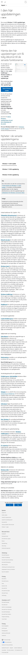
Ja (9, 505)
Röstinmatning (5, 357)
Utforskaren (4, 404)
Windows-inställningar (7, 294)
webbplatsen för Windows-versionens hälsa (13, 192)
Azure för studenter (5, 571)
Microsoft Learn (4, 604)
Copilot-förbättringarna (7, 318)
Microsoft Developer (5, 602)
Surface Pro (4, 512)
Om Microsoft (4, 628)
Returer (3, 541)
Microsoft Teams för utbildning (7, 559)
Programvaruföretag (5, 616)
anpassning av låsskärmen (7, 393)
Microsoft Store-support (6, 538)
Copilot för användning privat (7, 519)
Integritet (11, 647)
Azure (3, 583)
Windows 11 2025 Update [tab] (9, 163)
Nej (18, 505)
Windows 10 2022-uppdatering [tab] (10, 174)
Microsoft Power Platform (6, 614)
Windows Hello (5, 470)
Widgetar (3, 392)
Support (3, 5)
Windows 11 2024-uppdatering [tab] (10, 169)
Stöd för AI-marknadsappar (6, 607)
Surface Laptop (4, 515)
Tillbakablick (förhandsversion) (9, 215)
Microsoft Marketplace (6, 611)
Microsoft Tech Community (6, 609)
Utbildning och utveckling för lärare (8, 567)
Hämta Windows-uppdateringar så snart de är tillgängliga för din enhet (7, 120)
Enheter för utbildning (6, 557)
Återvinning (4, 545)
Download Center (5, 536)
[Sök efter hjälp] (5, 2)
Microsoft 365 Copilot (6, 590)
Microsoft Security (5, 581)
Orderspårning (4, 543)
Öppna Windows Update (6, 89)
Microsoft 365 (4, 522)
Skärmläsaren (4, 336)
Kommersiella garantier (6, 548)
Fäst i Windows (5, 419)
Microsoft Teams (5, 593)
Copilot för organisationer (6, 517)
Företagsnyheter (5, 630)
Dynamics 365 (4, 585)
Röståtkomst (4, 304)
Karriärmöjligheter (5, 625)
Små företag (4, 595)
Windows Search (5, 266)
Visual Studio (4, 619)
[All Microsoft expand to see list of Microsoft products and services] (2, 2)
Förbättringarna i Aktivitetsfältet (9, 376)
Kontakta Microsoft (5, 647)
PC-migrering (4, 445)
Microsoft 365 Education (6, 562)
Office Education (5, 564)
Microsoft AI (4, 578)
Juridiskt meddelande (18, 647)
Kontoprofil (4, 533)
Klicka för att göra (5, 240)
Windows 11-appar (5, 527)
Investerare (4, 635)
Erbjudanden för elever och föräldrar (8, 569)
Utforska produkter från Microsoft (8, 524)
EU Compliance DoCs (18, 650)
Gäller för (4, 17)
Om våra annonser (10, 650)
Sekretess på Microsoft (6, 633)
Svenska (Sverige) (7, 639)
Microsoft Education (5, 555)
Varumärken (4, 650)
